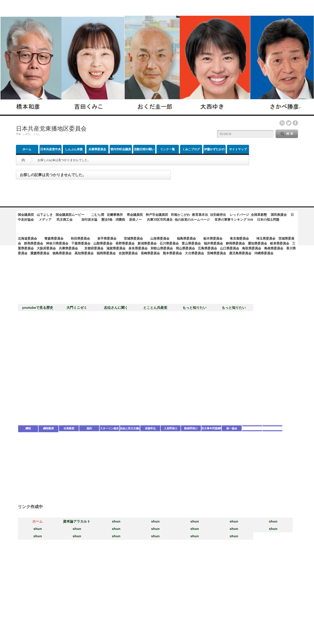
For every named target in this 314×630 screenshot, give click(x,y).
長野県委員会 (125, 243)
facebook (295, 123)
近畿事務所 (115, 214)
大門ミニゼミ (76, 307)
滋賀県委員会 (116, 248)
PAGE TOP (301, 605)
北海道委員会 (27, 238)
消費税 (120, 219)
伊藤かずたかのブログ (214, 150)
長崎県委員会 (150, 253)
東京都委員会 (239, 238)
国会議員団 (26, 214)
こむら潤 (97, 214)
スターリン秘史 (109, 428)
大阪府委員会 (46, 248)
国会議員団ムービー (70, 214)
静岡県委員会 (235, 243)
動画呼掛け (191, 428)
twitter (288, 123)
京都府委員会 (94, 248)
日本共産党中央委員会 (50, 150)
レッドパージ (239, 214)
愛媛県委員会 (40, 253)
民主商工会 (65, 219)
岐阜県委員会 (279, 243)
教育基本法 (200, 214)
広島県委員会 (207, 248)
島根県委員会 (273, 248)
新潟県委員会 (147, 243)
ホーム (27, 149)
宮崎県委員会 (216, 253)
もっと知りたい (195, 307)
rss (282, 123)
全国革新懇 (259, 214)
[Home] (23, 160)
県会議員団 (135, 214)
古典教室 (69, 428)
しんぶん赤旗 (74, 149)
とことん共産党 (155, 307)
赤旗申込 (150, 428)
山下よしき (45, 214)
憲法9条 (107, 219)
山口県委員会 (229, 248)
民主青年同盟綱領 (211, 428)
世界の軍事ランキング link (234, 219)
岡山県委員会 (185, 248)
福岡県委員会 (106, 253)
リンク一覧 (167, 149)
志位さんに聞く (116, 307)
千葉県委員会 (81, 243)
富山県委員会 (191, 243)
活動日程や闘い (144, 149)
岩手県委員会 (107, 238)
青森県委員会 (54, 238)
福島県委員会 (186, 238)
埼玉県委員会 (265, 238)
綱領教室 (48, 428)
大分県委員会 (194, 253)
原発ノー (135, 219)
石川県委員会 (169, 243)
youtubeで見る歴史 (37, 307)
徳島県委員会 (62, 253)
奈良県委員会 (138, 248)
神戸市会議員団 (157, 214)
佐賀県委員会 (128, 253)
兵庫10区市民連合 (160, 219)
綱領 (28, 428)
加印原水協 (89, 219)
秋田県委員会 (80, 238)
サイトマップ (238, 149)
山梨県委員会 (103, 243)
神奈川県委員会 (57, 243)
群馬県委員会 (33, 243)
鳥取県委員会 (251, 248)
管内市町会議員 (120, 149)
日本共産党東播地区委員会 (51, 128)
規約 (89, 428)
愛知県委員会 (257, 243)
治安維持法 (218, 214)
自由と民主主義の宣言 (130, 428)
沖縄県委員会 (264, 253)
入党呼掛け (170, 428)
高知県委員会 (84, 253)
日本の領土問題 (268, 219)
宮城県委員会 (133, 238)
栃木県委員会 (212, 238)
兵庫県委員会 (97, 149)
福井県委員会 (213, 243)
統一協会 (231, 428)
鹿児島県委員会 (240, 253)
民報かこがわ (180, 214)
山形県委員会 (160, 238)
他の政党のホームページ (192, 219)
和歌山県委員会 (162, 248)
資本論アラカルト (77, 521)
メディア (45, 219)
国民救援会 (279, 214)
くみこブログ (191, 149)
